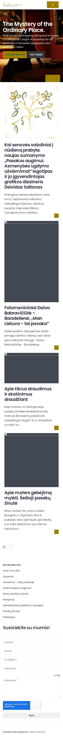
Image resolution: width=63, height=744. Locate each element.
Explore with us (15, 54)
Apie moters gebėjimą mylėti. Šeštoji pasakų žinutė (28, 497)
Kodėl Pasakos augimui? (17, 588)
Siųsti (31, 715)
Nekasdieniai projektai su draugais (23, 605)
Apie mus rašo (11, 570)
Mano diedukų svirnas (15, 593)
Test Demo (36, 54)
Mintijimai (8, 599)
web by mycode (37, 732)
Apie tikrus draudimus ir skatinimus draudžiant (28, 394)
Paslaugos (9, 617)
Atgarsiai (8, 576)
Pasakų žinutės (11, 611)
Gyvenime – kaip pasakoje (18, 582)
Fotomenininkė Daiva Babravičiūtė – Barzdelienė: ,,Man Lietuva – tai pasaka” (27, 316)
